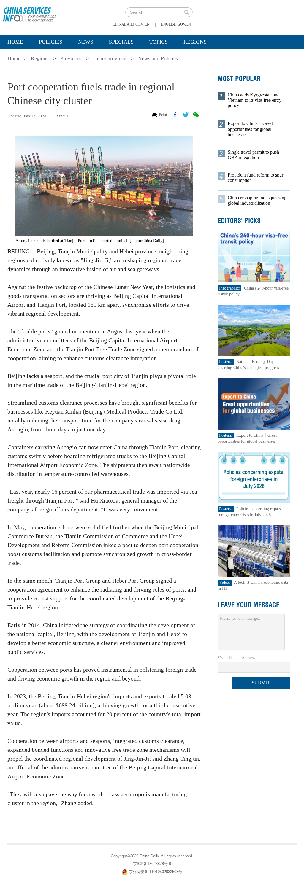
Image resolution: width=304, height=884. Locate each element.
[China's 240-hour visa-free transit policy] (254, 256)
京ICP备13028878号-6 (152, 863)
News (85, 42)
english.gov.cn (176, 24)
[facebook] (175, 115)
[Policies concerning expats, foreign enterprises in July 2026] (254, 477)
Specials (121, 42)
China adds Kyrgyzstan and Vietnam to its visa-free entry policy (254, 100)
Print (163, 114)
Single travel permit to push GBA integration (253, 155)
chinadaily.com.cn (131, 24)
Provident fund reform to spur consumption (255, 177)
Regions (195, 42)
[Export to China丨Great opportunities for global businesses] (254, 403)
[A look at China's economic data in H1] (254, 550)
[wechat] (196, 115)
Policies (50, 42)
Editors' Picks (239, 220)
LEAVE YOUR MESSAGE (248, 604)
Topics (158, 42)
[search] (186, 12)
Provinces (70, 58)
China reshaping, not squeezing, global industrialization (258, 200)
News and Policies (158, 58)
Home (15, 42)
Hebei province (109, 58)
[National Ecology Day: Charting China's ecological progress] (254, 330)
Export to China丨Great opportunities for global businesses (250, 129)
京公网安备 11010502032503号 (155, 871)
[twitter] (186, 115)
